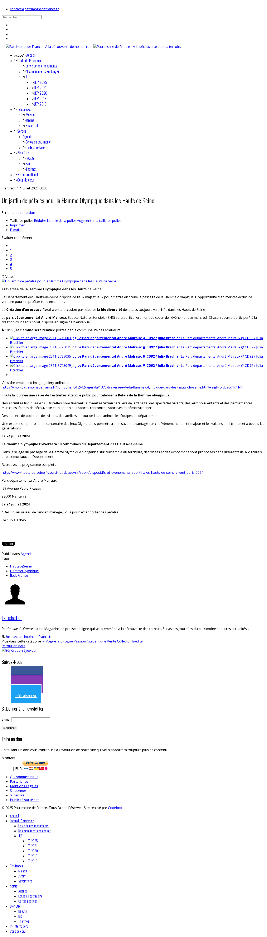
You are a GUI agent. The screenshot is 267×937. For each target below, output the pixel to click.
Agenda (27, 136)
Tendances (24, 109)
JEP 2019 (40, 98)
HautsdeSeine (21, 566)
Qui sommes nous (24, 776)
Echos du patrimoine (38, 142)
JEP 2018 (40, 104)
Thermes (31, 169)
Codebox (115, 807)
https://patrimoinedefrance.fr (29, 636)
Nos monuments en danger (42, 71)
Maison (30, 114)
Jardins (30, 120)
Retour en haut (13, 646)
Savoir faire (33, 125)
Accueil (30, 55)
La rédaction (25, 212)
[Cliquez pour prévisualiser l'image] (59, 281)
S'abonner (18, 790)
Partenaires (19, 781)
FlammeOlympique (24, 571)
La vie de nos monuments (41, 66)
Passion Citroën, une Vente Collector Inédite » (109, 641)
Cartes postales (35, 147)
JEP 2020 (40, 93)
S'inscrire (17, 795)
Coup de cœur (25, 180)
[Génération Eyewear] (19, 650)
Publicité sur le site (24, 799)
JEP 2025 (40, 82)
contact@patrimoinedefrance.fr (34, 9)
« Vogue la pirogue (58, 641)
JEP (28, 76)
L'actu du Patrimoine (29, 60)
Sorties (21, 131)
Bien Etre (23, 152)
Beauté (30, 158)
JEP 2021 (40, 87)
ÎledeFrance (19, 575)
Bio (28, 163)
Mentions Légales (24, 786)
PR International (27, 174)
